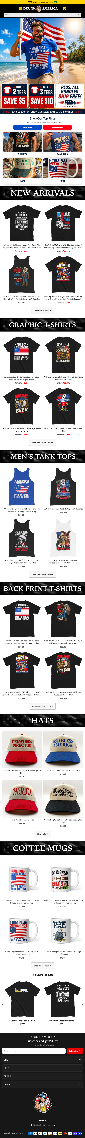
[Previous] (2, 1004)
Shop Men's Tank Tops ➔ (42, 442)
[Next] (82, 1004)
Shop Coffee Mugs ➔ (42, 966)
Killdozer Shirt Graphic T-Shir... (22, 1020)
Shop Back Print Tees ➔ (42, 706)
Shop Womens (57, 127)
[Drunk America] (42, 1102)
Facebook (37, 1125)
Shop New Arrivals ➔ (42, 310)
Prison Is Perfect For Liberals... (62, 1020)
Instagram (50, 1125)
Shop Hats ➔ (42, 834)
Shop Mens (27, 127)
